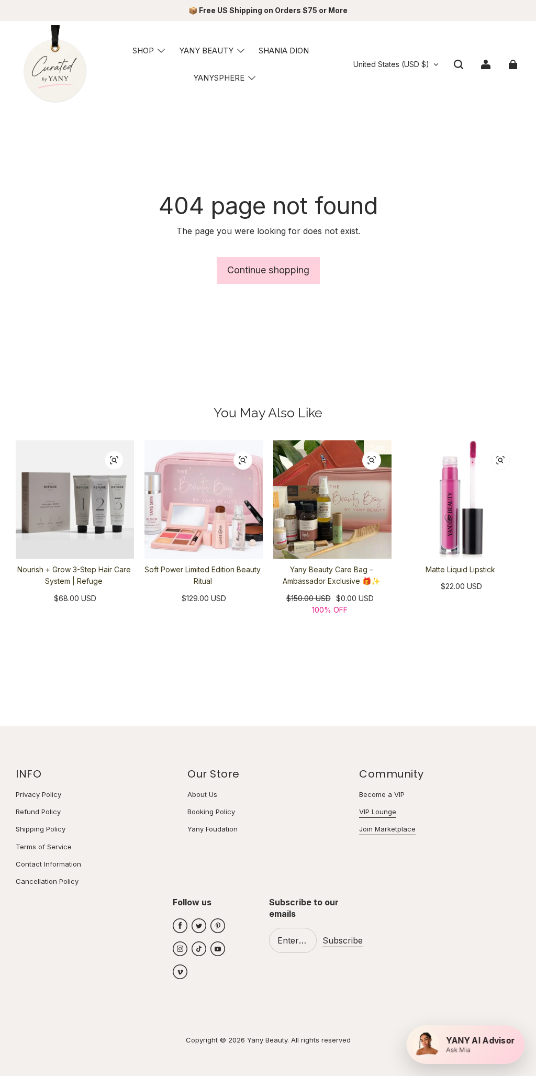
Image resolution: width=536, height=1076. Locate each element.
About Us (202, 794)
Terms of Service (44, 846)
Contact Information (48, 864)
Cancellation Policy (47, 881)
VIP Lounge (377, 811)
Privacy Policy (38, 794)
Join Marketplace (387, 829)
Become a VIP (382, 794)
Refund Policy (38, 811)
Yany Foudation (212, 829)
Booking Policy (211, 811)
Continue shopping (268, 269)
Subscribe (342, 940)
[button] (458, 64)
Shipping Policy (40, 829)
